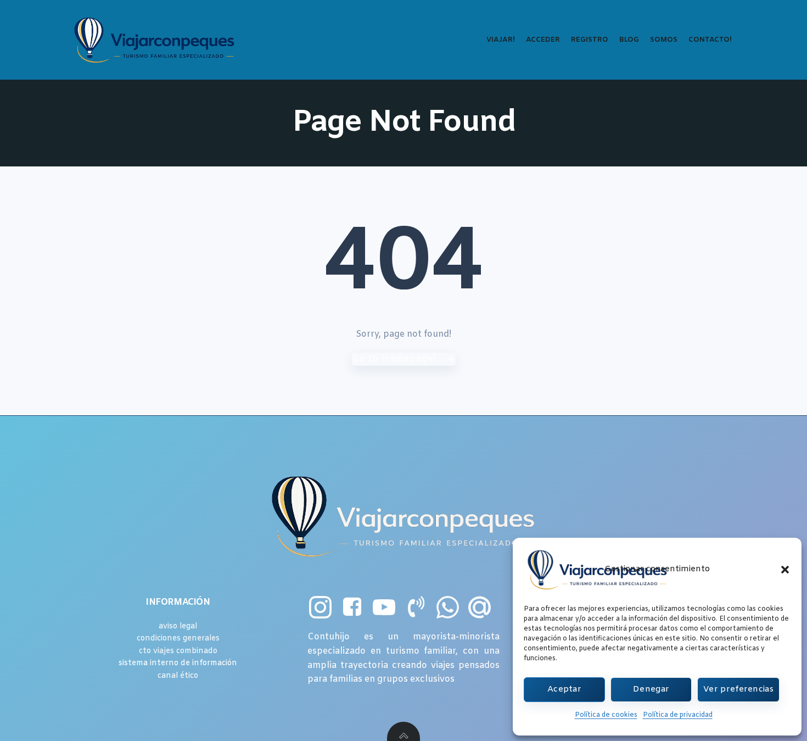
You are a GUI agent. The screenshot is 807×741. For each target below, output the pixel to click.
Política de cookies (606, 715)
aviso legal (178, 626)
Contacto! (710, 39)
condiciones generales (178, 638)
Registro (589, 39)
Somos (663, 39)
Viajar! (500, 39)
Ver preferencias (738, 689)
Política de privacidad (678, 715)
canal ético (178, 676)
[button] (785, 569)
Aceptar (564, 689)
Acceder (543, 39)
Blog (629, 39)
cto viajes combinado (178, 651)
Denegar (651, 689)
